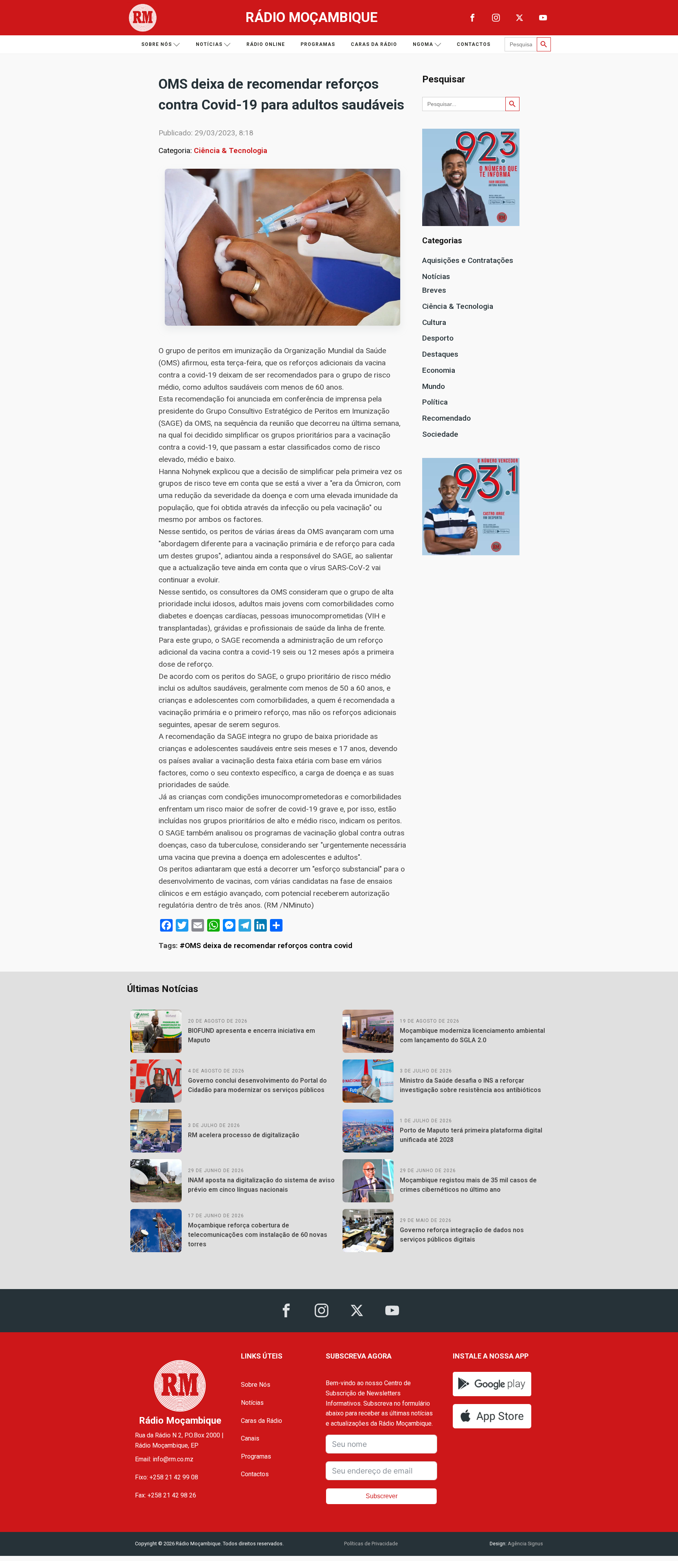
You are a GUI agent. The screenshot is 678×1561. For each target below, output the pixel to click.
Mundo (433, 386)
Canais (250, 1438)
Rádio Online (265, 44)
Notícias (209, 44)
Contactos (473, 44)
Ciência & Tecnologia (230, 150)
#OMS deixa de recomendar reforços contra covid (266, 945)
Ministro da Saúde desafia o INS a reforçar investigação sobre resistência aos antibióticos (470, 1085)
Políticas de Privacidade (371, 1543)
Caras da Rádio (374, 44)
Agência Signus (525, 1543)
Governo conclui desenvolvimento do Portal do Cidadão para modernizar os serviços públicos (257, 1085)
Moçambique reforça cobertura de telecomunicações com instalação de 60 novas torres (257, 1235)
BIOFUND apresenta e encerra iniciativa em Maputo (251, 1035)
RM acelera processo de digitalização (243, 1135)
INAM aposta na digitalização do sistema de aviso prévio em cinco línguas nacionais (261, 1184)
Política (435, 402)
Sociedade (440, 434)
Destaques (440, 354)
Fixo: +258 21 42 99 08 (166, 1477)
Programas (318, 44)
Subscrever (381, 1496)
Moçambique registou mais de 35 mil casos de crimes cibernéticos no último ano (468, 1184)
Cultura (434, 322)
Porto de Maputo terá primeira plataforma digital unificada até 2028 (471, 1135)
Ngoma (423, 44)
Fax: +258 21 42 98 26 (165, 1495)
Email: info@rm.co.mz (164, 1459)
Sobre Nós (255, 1384)
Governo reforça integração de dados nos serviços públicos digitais (462, 1234)
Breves (434, 290)
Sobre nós (156, 44)
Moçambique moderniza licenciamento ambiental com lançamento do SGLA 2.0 (472, 1035)
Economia (438, 370)
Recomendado (446, 418)
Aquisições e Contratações (467, 260)
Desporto (438, 338)
